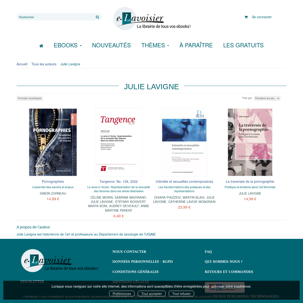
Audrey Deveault (124, 206)
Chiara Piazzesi (167, 197)
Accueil (22, 64)
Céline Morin (101, 197)
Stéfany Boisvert (130, 201)
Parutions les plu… (266, 98)
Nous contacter (129, 252)
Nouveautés (111, 45)
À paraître (196, 45)
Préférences (122, 293)
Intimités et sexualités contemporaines (184, 181)
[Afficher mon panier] (246, 16)
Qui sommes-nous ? (223, 261)
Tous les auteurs (43, 64)
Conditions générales (135, 272)
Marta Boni (97, 206)
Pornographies (53, 181)
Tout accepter (151, 293)
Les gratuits (243, 45)
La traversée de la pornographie (250, 181)
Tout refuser (181, 293)
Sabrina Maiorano (130, 197)
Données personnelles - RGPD (142, 261)
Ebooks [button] (66, 45)
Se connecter (262, 16)
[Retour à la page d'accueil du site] (151, 19)
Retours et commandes (229, 272)
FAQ (208, 252)
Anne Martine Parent (127, 208)
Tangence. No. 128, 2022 (119, 181)
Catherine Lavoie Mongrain (191, 201)
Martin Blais (194, 197)
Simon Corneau (53, 193)
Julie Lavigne (102, 201)
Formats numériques (30, 98)
